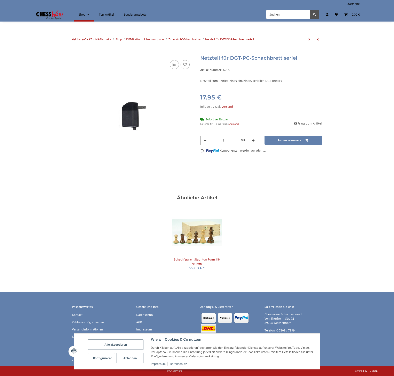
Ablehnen (130, 358)
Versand (227, 107)
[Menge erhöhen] (253, 140)
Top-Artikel (106, 14)
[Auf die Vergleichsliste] (174, 64)
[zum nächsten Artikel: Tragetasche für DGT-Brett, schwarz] (309, 39)
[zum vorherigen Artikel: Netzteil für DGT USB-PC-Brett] (318, 39)
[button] (327, 14)
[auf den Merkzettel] (185, 64)
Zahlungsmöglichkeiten (88, 322)
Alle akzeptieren (115, 344)
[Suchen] (314, 14)
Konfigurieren (102, 358)
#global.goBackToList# (86, 39)
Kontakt (77, 315)
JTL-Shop (373, 371)
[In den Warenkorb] (75, 53)
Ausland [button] (234, 124)
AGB (139, 322)
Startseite (353, 4)
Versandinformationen (87, 329)
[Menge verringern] (205, 140)
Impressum (158, 364)
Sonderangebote (135, 14)
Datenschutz (178, 364)
